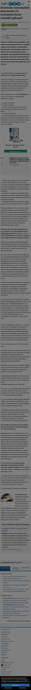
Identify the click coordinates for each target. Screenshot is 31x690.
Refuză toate (22, 688)
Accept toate (15, 685)
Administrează (8, 688)
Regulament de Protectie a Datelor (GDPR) (12, 680)
